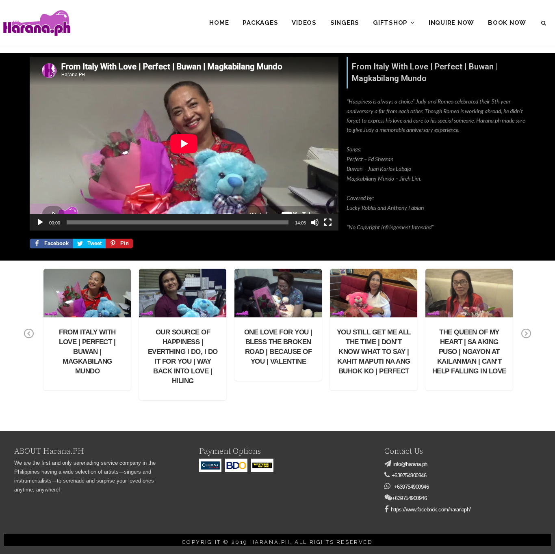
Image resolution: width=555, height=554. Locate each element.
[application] (184, 143)
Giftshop (390, 22)
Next (526, 339)
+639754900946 (409, 475)
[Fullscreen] (328, 222)
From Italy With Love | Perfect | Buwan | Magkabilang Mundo (87, 289)
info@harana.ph (410, 464)
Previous (29, 339)
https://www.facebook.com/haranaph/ (431, 510)
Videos (304, 22)
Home (219, 22)
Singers (344, 22)
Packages (260, 22)
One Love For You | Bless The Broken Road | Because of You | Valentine (278, 289)
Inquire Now (451, 22)
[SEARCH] (544, 23)
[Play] (40, 222)
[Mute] (315, 222)
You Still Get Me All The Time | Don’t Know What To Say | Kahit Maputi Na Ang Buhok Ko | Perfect (374, 351)
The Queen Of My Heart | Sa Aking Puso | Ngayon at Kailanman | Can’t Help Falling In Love (469, 351)
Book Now (507, 22)
